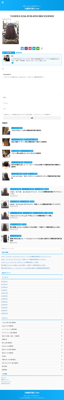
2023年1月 (4, 290)
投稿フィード (5, 379)
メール (5, 103)
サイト (4, 108)
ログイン (3, 377)
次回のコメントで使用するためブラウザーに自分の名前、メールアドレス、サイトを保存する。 (28, 114)
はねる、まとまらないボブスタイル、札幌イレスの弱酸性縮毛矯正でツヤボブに (35, 204)
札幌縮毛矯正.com (32, 9)
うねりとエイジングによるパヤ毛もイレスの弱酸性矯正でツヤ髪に (31, 215)
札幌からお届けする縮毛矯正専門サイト (32, 395)
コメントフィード (6, 381)
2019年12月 (4, 313)
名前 (4, 97)
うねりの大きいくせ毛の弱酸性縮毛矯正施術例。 (26, 130)
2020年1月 (4, 310)
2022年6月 (4, 296)
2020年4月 (4, 302)
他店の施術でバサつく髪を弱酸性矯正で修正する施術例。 (29, 142)
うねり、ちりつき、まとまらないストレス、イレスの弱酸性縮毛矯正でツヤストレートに (26, 256)
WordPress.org (5, 383)
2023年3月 (4, 284)
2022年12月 (4, 293)
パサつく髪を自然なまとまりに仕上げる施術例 (26, 153)
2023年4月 (4, 281)
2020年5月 (4, 299)
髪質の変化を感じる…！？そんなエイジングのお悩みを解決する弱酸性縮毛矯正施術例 (25, 268)
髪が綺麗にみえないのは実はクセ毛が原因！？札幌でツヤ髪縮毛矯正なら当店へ (35, 227)
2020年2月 (4, 307)
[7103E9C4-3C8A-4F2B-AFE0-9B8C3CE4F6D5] (34, 48)
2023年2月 (4, 287)
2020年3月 (4, 304)
